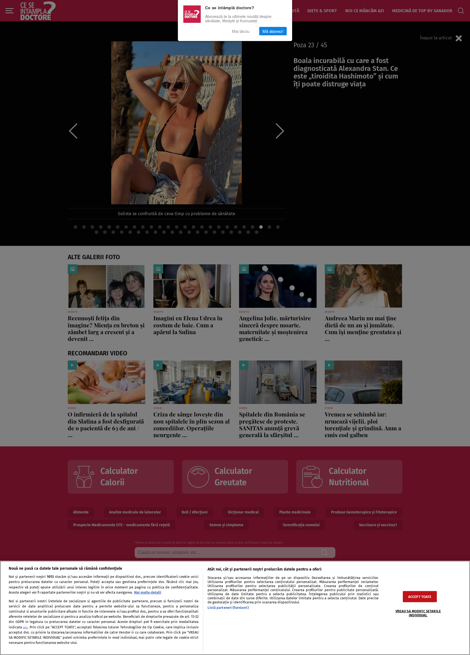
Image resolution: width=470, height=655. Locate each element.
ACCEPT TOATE (420, 596)
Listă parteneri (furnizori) (228, 608)
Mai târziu (240, 31)
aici (25, 627)
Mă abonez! (272, 31)
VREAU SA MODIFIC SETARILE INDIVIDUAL (418, 613)
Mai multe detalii (147, 592)
